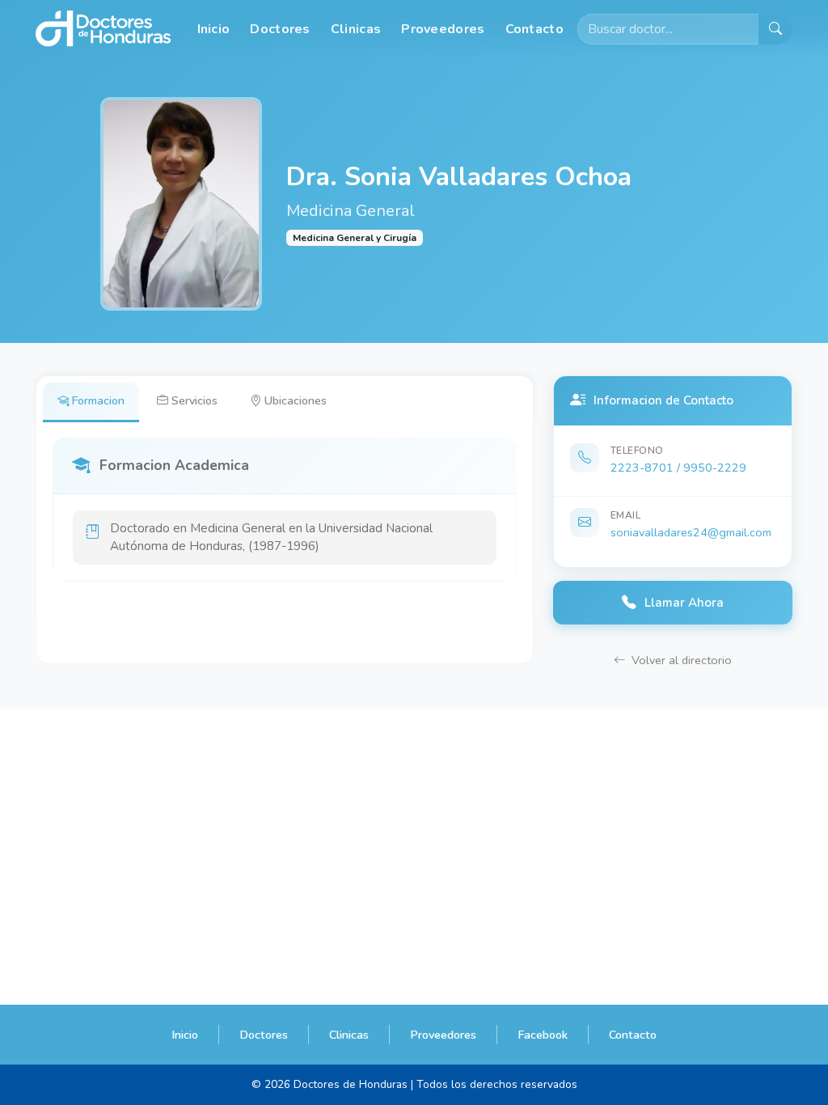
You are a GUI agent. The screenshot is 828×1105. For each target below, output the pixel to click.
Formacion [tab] (98, 400)
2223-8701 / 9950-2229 (678, 467)
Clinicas (356, 29)
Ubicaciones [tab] (295, 400)
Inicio (213, 29)
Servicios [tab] (194, 400)
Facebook (543, 1035)
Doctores (280, 29)
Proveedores (442, 29)
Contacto (534, 29)
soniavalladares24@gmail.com (690, 532)
